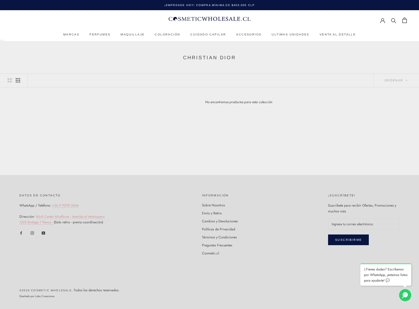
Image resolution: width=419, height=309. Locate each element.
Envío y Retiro (212, 213)
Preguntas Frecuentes (217, 245)
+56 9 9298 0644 (65, 205)
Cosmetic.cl (210, 253)
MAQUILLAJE (133, 34)
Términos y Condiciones (219, 237)
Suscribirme (348, 240)
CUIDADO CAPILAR (208, 34)
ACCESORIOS (248, 34)
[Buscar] (393, 20)
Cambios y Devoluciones (220, 221)
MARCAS (71, 34)
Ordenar (395, 80)
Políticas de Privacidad (218, 229)
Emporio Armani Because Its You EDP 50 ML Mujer (65, 298)
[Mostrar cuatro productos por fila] (18, 80)
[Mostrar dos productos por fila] (10, 80)
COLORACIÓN (167, 34)
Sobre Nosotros (213, 205)
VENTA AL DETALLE (338, 34)
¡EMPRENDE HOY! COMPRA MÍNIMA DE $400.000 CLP (209, 5)
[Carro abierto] (404, 20)
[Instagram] (32, 232)
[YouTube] (43, 232)
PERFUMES (99, 34)
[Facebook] (21, 232)
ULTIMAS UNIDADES (290, 34)
